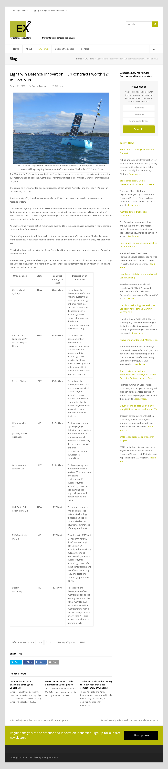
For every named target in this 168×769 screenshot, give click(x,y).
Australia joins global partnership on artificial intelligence (40, 720)
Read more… (135, 173)
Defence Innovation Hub (22, 642)
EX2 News (59, 86)
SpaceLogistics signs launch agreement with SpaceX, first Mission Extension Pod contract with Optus (138, 375)
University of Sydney (65, 642)
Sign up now (141, 735)
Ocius (48, 642)
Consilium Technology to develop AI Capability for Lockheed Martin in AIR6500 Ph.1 (137, 309)
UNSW (82, 642)
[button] (16, 662)
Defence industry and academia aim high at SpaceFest (21, 684)
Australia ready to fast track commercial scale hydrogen (128, 720)
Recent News (127, 142)
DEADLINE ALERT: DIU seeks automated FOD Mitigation (59, 683)
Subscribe (139, 129)
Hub (40, 642)
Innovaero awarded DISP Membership (139, 339)
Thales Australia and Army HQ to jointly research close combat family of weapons (96, 684)
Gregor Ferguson (40, 86)
